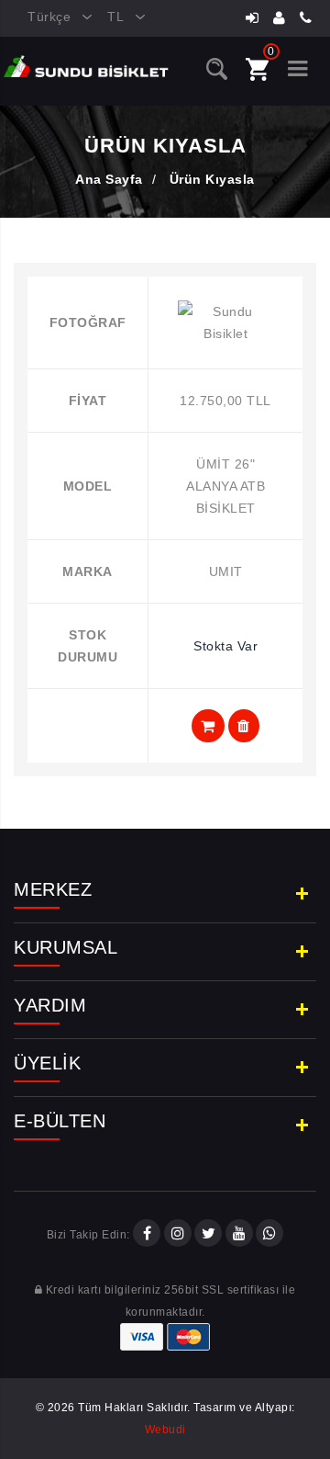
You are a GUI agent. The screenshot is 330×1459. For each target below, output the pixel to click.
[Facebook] (146, 1234)
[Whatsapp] (269, 1234)
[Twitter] (208, 1234)
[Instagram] (178, 1234)
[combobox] (54, 17)
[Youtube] (239, 1234)
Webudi (165, 1429)
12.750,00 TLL (225, 400)
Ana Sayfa (109, 179)
